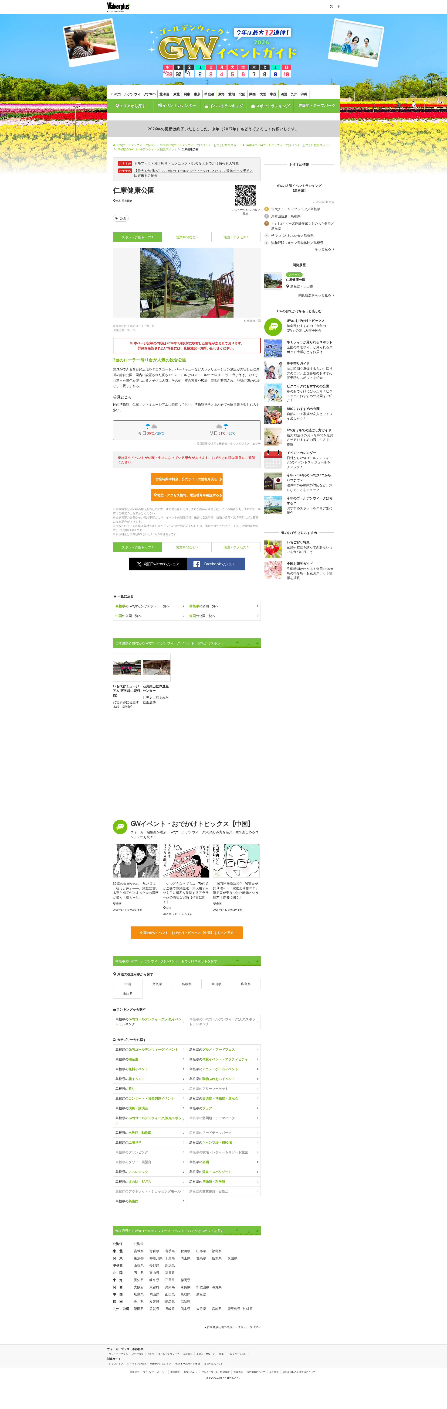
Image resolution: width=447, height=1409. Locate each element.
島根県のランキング (148, 1021)
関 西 (118, 1287)
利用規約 (134, 1372)
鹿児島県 (233, 1308)
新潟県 (170, 1265)
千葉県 (170, 1258)
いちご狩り (137, 1353)
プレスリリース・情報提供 (216, 1372)
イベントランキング (226, 105)
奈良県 (185, 1287)
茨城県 (232, 1258)
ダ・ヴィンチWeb (136, 1363)
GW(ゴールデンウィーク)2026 (133, 94)
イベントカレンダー (179, 105)
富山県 (154, 1272)
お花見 (150, 1353)
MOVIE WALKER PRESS (187, 1363)
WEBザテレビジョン (160, 1363)
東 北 (118, 1251)
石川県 (139, 1272)
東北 (176, 94)
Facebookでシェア (220, 563)
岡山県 (216, 984)
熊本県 (185, 1308)
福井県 (170, 1272)
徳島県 (170, 1301)
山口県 (128, 993)
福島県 (217, 1251)
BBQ (195, 163)
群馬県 (201, 1258)
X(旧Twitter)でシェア (162, 563)
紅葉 (221, 1353)
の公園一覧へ (204, 606)
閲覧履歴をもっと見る (315, 295)
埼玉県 (185, 1258)
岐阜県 (154, 1280)
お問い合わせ (191, 1372)
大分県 (201, 1308)
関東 (187, 94)
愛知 (231, 94)
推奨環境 (175, 1372)
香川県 (139, 1301)
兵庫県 (170, 1287)
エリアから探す (132, 105)
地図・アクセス (235, 237)
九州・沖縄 (299, 94)
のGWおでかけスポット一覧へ (142, 606)
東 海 (118, 1280)
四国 (284, 94)
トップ (136, 237)
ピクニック (179, 163)
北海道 (164, 94)
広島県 (246, 984)
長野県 (154, 1265)
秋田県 (185, 1251)
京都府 (154, 1287)
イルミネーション (237, 1353)
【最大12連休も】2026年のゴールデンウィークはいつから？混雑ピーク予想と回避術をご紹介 (193, 173)
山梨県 (139, 1265)
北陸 (242, 94)
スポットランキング (272, 105)
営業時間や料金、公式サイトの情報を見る (186, 479)
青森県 (154, 1251)
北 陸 (118, 1272)
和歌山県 (202, 1287)
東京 (197, 94)
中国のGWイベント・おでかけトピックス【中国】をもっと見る (187, 932)
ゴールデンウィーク (168, 1353)
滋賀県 (217, 1287)
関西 (252, 94)
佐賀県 (154, 1308)
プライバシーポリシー (154, 1372)
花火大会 (188, 1353)
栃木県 (217, 1258)
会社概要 (274, 1372)
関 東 (118, 1258)
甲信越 (209, 94)
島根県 (120, 200)
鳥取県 (157, 984)
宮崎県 (217, 1308)
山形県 (201, 1251)
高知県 (185, 1301)
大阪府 (139, 1287)
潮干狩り (161, 163)
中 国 (118, 1294)
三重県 (170, 1280)
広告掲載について (256, 1372)
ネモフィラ (142, 163)
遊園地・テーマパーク (316, 105)
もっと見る (323, 249)
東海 (221, 94)
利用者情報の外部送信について (299, 1372)
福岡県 (139, 1308)
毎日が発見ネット (213, 1363)
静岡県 (185, 1280)
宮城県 (139, 1251)
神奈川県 (156, 1258)
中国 (273, 94)
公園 (122, 218)
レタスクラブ (116, 1363)
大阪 (263, 94)
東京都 (139, 1258)
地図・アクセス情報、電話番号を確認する (188, 495)
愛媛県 (154, 1301)
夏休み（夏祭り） (205, 1353)
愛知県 (139, 1280)
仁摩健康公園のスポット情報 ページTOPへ (233, 1327)
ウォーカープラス (118, 1353)
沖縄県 (248, 1308)
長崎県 (170, 1308)
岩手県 (170, 1251)
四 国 (118, 1301)
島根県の (146, 1049)
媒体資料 (238, 1372)
